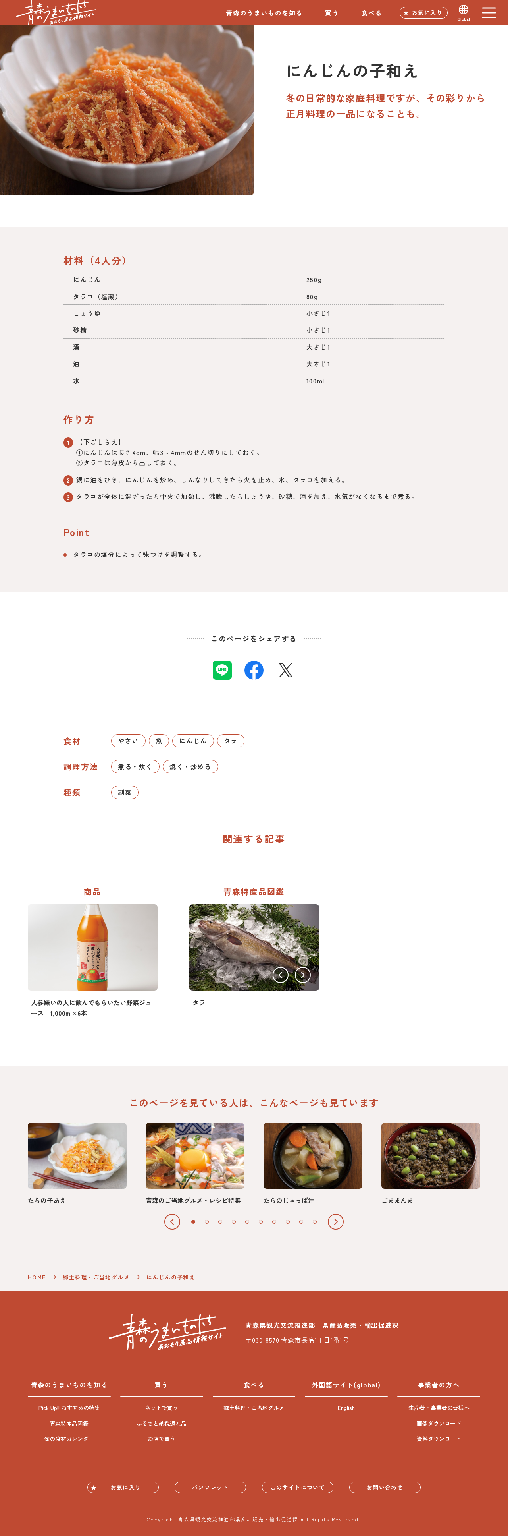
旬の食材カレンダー (69, 1439)
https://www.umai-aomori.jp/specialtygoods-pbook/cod (254, 956)
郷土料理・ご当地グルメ (96, 1277)
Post (285, 670)
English (346, 1408)
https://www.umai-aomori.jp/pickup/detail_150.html (195, 1164)
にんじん (193, 740)
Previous (280, 975)
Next (302, 975)
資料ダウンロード (439, 1439)
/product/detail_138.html (93, 961)
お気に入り (427, 12)
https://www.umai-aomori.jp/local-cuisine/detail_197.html (77, 1164)
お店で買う (161, 1439)
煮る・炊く (135, 766)
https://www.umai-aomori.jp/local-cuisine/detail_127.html (430, 1164)
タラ (231, 740)
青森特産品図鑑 (69, 1423)
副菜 (125, 792)
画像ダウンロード (439, 1423)
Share (222, 670)
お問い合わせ (385, 1487)
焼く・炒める (190, 766)
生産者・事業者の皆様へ (439, 1408)
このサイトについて (297, 1487)
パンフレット (210, 1487)
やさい (128, 740)
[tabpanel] (77, 1164)
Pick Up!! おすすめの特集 (69, 1408)
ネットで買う (161, 1408)
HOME (37, 1277)
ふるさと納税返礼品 (162, 1423)
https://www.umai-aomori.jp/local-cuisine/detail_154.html (313, 1164)
